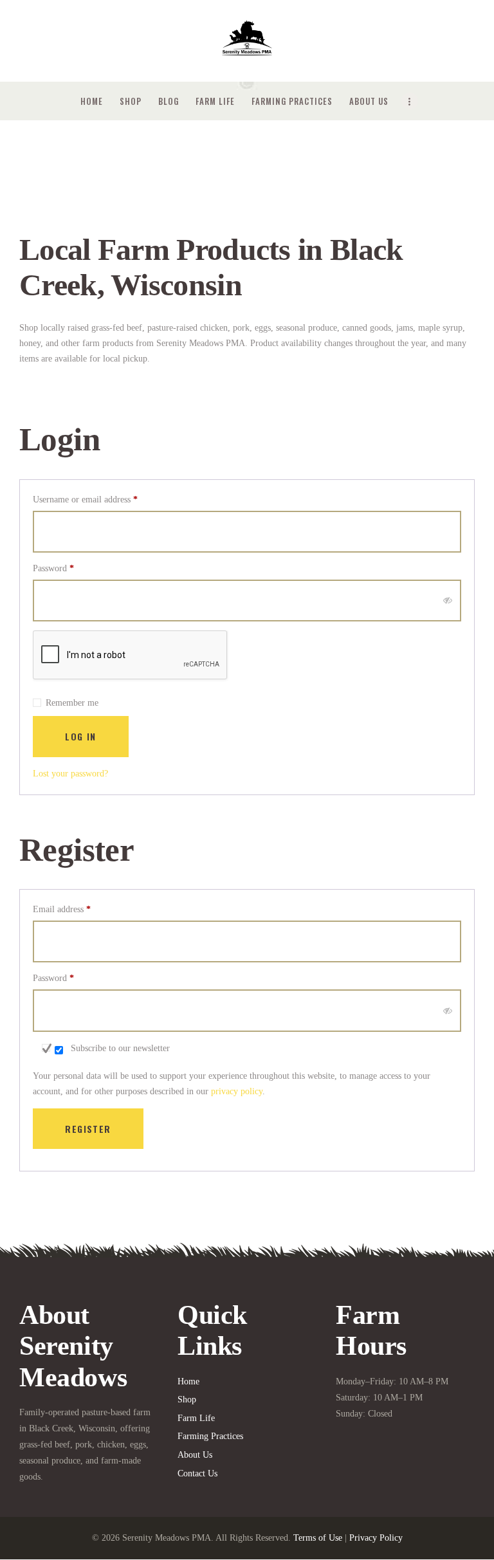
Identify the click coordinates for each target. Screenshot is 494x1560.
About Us (195, 1455)
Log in (80, 736)
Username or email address (101, 499)
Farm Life (196, 1418)
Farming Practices (210, 1436)
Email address (78, 909)
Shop (187, 1399)
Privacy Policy (376, 1538)
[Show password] (448, 600)
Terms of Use (317, 1538)
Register (88, 1128)
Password (70, 568)
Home (188, 1381)
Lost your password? (70, 773)
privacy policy (236, 1091)
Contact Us (197, 1473)
